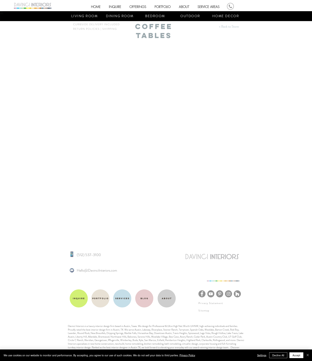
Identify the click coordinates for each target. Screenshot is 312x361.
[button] (163, 5)
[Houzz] (237, 293)
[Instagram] (228, 293)
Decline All (278, 355)
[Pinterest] (219, 293)
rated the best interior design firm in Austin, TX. (100, 329)
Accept (296, 355)
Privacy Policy (187, 355)
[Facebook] (201, 293)
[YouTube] (210, 293)
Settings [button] (261, 355)
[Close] (308, 355)
